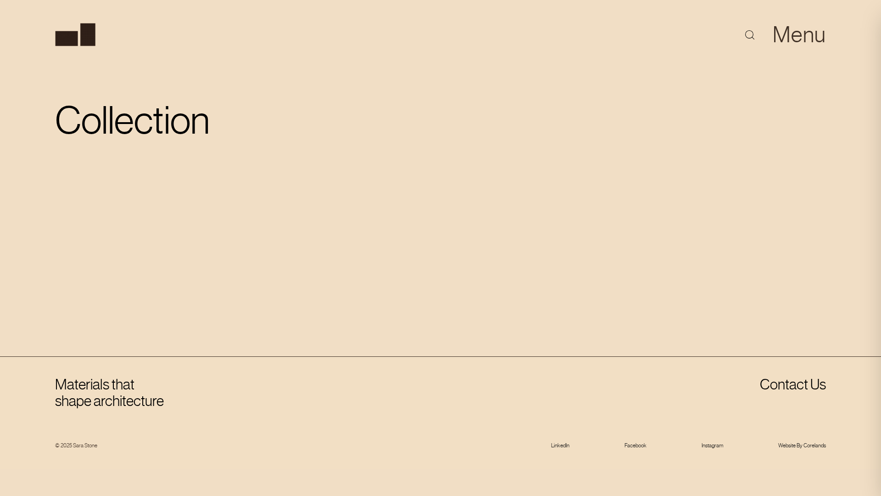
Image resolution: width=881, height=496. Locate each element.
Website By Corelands (802, 445)
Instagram (712, 445)
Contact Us (793, 384)
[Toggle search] (749, 34)
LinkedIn (560, 445)
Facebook (636, 445)
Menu (799, 34)
